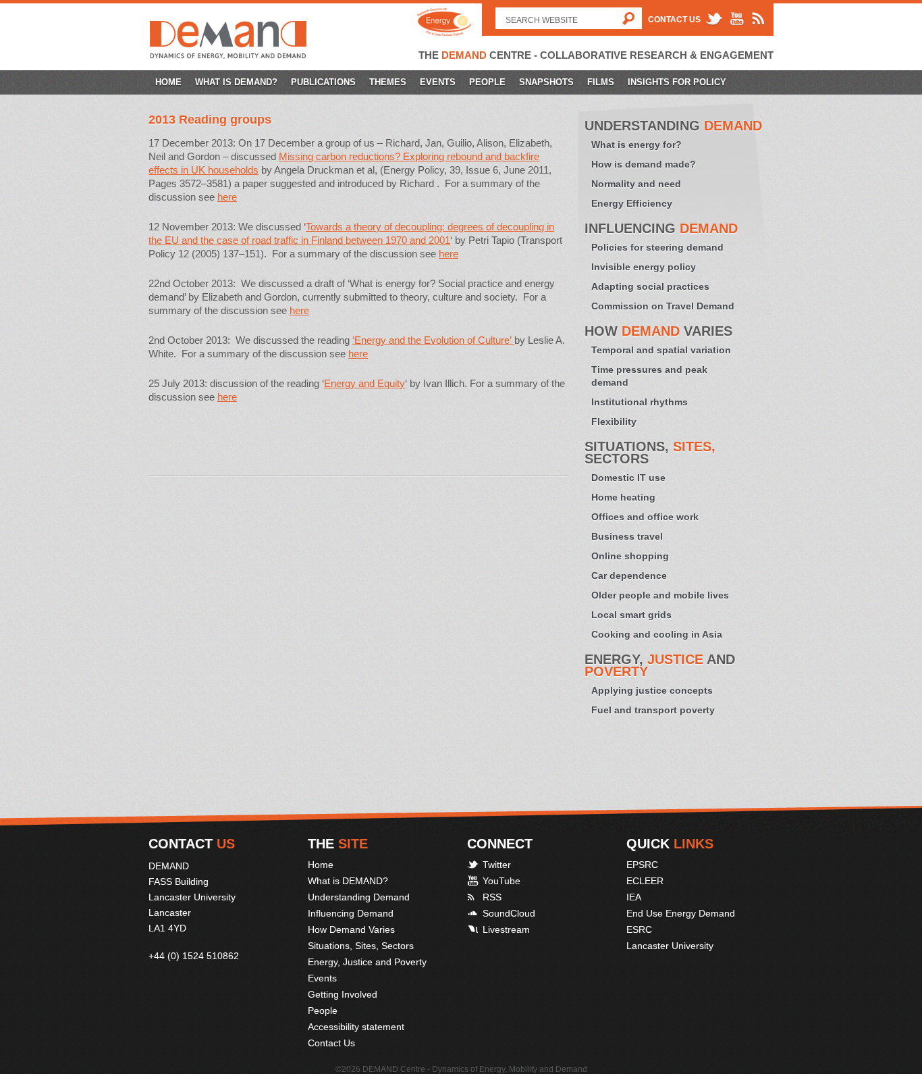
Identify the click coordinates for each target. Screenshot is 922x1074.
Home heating (623, 497)
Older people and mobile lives (660, 595)
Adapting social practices (650, 286)
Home (168, 82)
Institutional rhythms (639, 402)
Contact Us (674, 19)
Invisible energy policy (643, 266)
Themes (387, 82)
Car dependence (629, 575)
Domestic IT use (628, 477)
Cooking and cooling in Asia (656, 634)
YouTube (501, 880)
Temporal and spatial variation (661, 349)
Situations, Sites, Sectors (361, 945)
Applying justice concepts (652, 690)
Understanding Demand (359, 897)
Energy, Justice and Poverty (367, 961)
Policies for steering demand (657, 247)
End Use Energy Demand (680, 913)
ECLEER (644, 880)
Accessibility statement (356, 1026)
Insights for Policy (677, 82)
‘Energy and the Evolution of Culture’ (433, 340)
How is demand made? (643, 164)
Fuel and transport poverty (653, 710)
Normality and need (636, 183)
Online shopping (630, 556)
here (227, 197)
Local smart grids (631, 614)
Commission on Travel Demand (662, 306)
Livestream (506, 929)
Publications (323, 82)
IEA (633, 897)
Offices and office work (645, 516)
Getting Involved (342, 994)
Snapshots (546, 82)
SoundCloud (509, 913)
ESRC (639, 929)
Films (600, 82)
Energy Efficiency (631, 203)
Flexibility (613, 421)
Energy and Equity (364, 383)
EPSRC (642, 864)
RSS (492, 897)
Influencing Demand (351, 913)
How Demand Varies (351, 929)
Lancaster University (669, 945)
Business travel (627, 536)
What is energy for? (636, 144)
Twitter (497, 864)
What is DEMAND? (236, 82)
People (487, 82)
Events (438, 82)
